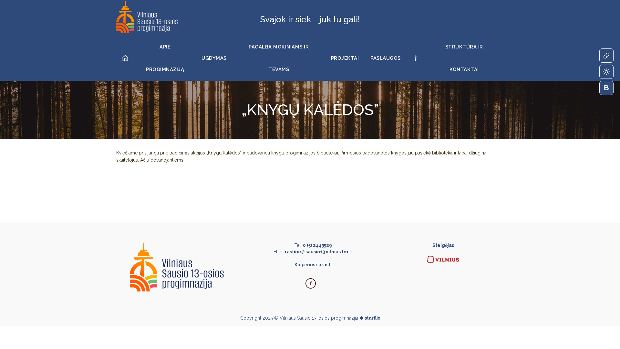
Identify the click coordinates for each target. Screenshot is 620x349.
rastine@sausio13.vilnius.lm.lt (319, 251)
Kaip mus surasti (313, 264)
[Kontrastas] (606, 72)
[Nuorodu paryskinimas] (606, 55)
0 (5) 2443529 (317, 245)
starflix (372, 318)
